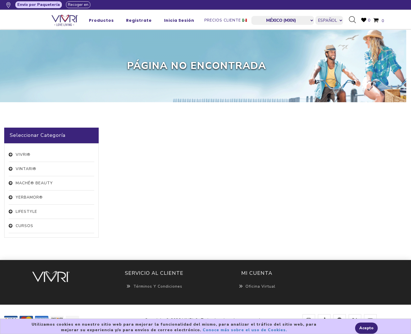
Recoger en (78, 4)
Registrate (139, 20)
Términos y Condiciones (157, 286)
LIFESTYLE (26, 211)
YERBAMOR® (29, 197)
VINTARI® (26, 168)
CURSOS (24, 225)
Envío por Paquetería (38, 4)
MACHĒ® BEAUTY (34, 183)
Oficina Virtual (260, 286)
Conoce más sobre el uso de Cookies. (245, 330)
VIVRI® (23, 154)
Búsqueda (354, 20)
